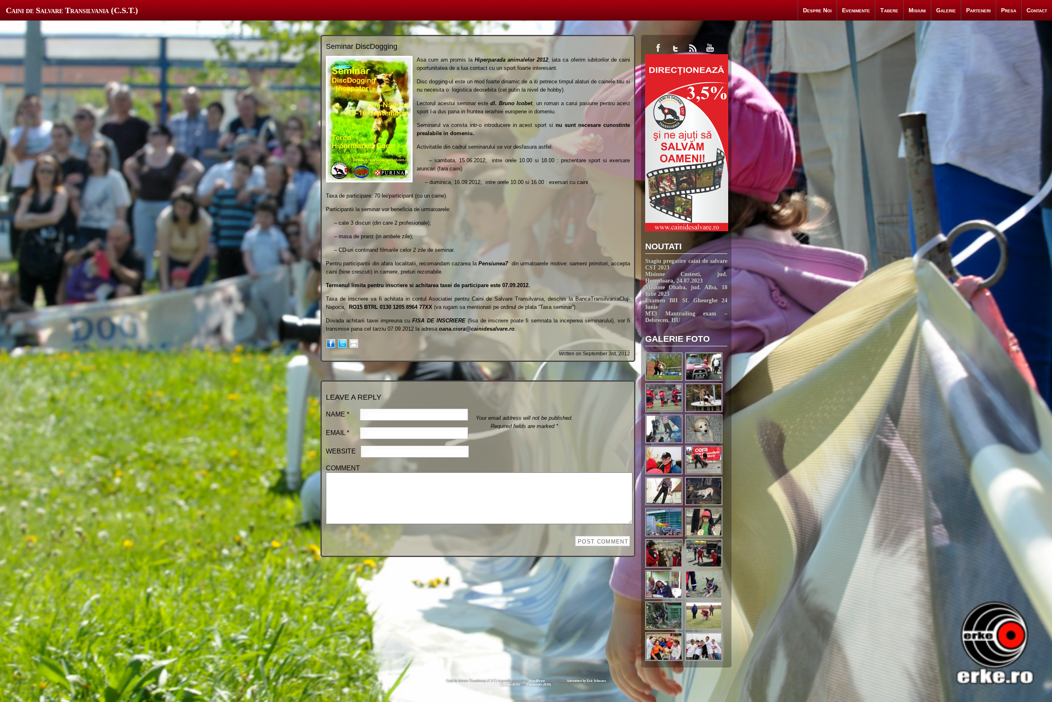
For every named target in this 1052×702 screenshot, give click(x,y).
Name (337, 414)
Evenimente (856, 10)
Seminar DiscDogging (361, 46)
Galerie (946, 10)
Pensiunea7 (493, 263)
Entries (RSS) (510, 684)
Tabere (889, 10)
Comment (343, 468)
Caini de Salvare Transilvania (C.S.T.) (72, 10)
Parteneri (978, 10)
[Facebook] (331, 343)
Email (337, 432)
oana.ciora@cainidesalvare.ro (476, 329)
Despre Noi (817, 10)
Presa (1008, 10)
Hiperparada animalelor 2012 (511, 60)
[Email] (354, 343)
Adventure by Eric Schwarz (586, 681)
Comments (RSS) (538, 684)
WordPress (537, 681)
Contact (1037, 10)
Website (341, 451)
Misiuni (917, 10)
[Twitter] (342, 343)
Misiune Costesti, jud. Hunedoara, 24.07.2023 (686, 277)
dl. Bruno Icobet (511, 103)
